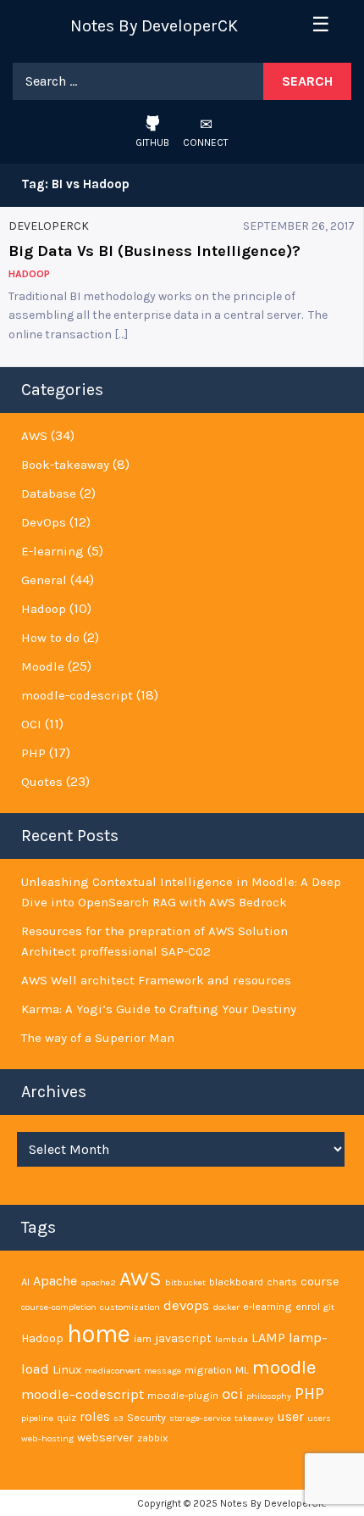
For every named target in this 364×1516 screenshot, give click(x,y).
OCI (31, 724)
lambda (231, 1339)
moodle (284, 1367)
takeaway (253, 1418)
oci (232, 1394)
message (162, 1370)
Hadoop (43, 608)
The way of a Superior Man (97, 1037)
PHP (33, 753)
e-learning (267, 1306)
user (290, 1416)
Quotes (42, 781)
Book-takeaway (65, 464)
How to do (50, 637)
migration (208, 1369)
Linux (66, 1370)
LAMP (268, 1337)
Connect (206, 142)
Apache (55, 1281)
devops (186, 1305)
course (320, 1281)
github (152, 142)
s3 (118, 1418)
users (319, 1418)
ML (242, 1369)
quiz (66, 1417)
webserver (105, 1437)
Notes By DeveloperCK (154, 26)
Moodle (42, 666)
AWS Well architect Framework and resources (156, 980)
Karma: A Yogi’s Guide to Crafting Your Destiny (158, 1009)
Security (146, 1417)
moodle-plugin (182, 1395)
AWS (34, 435)
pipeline (37, 1418)
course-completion (59, 1307)
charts (282, 1281)
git (328, 1307)
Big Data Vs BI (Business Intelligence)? (154, 251)
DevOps (43, 522)
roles (95, 1416)
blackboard (236, 1281)
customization (130, 1307)
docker (226, 1307)
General (44, 580)
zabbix (152, 1437)
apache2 (98, 1282)
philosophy (268, 1396)
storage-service (200, 1418)
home (98, 1333)
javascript (183, 1338)
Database (48, 493)
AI (25, 1281)
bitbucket (185, 1282)
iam (143, 1338)
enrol (307, 1306)
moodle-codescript (77, 695)
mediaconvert (113, 1370)
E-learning (52, 551)
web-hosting (47, 1438)
